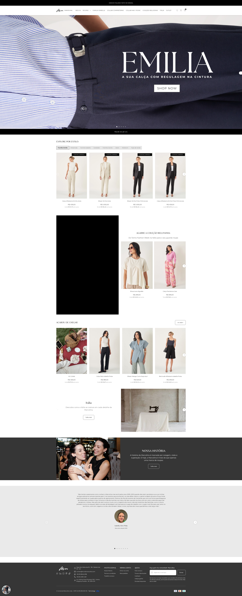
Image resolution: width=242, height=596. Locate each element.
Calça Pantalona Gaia (170, 291)
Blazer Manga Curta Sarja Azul (137, 376)
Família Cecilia (107, 148)
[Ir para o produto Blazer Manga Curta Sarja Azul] (137, 351)
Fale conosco (138, 570)
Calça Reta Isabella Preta (104, 376)
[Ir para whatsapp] (57, 573)
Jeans (117, 148)
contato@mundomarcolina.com (85, 571)
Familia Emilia (63, 148)
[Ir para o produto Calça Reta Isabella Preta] (104, 351)
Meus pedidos (124, 573)
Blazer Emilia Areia (104, 201)
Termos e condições (110, 573)
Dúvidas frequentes (140, 581)
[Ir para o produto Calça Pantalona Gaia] (170, 265)
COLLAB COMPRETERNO (115, 10)
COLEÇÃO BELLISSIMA (150, 10)
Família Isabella (85, 148)
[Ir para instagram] (63, 573)
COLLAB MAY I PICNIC (133, 10)
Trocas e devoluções (140, 573)
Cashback (137, 576)
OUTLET (168, 10)
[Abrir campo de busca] (177, 10)
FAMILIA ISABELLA (99, 10)
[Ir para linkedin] (60, 573)
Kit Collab (71, 376)
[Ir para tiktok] (69, 573)
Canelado (97, 148)
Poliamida (74, 148)
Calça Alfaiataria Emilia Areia (71, 201)
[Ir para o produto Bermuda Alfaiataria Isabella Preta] (170, 351)
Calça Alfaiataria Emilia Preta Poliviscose (170, 201)
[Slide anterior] (1, 73)
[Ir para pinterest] (66, 573)
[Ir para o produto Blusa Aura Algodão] (137, 265)
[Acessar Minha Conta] (181, 11)
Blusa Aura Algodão (136, 291)
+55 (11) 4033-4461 (81, 577)
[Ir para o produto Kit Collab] (71, 351)
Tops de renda (135, 148)
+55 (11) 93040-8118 (81, 574)
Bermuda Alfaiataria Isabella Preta (170, 376)
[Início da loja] (64, 10)
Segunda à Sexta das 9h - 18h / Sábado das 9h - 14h (88, 568)
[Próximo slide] (240, 73)
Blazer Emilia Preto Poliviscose (137, 201)
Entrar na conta (124, 570)
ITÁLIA (162, 10)
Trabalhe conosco (109, 576)
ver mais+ (180, 322)
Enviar (181, 572)
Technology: (91, 591)
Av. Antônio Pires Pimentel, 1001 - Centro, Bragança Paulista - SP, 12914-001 (88, 580)
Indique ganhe (139, 578)
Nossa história (108, 570)
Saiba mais (88, 417)
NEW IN (78, 10)
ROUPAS (85, 10)
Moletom (125, 148)
